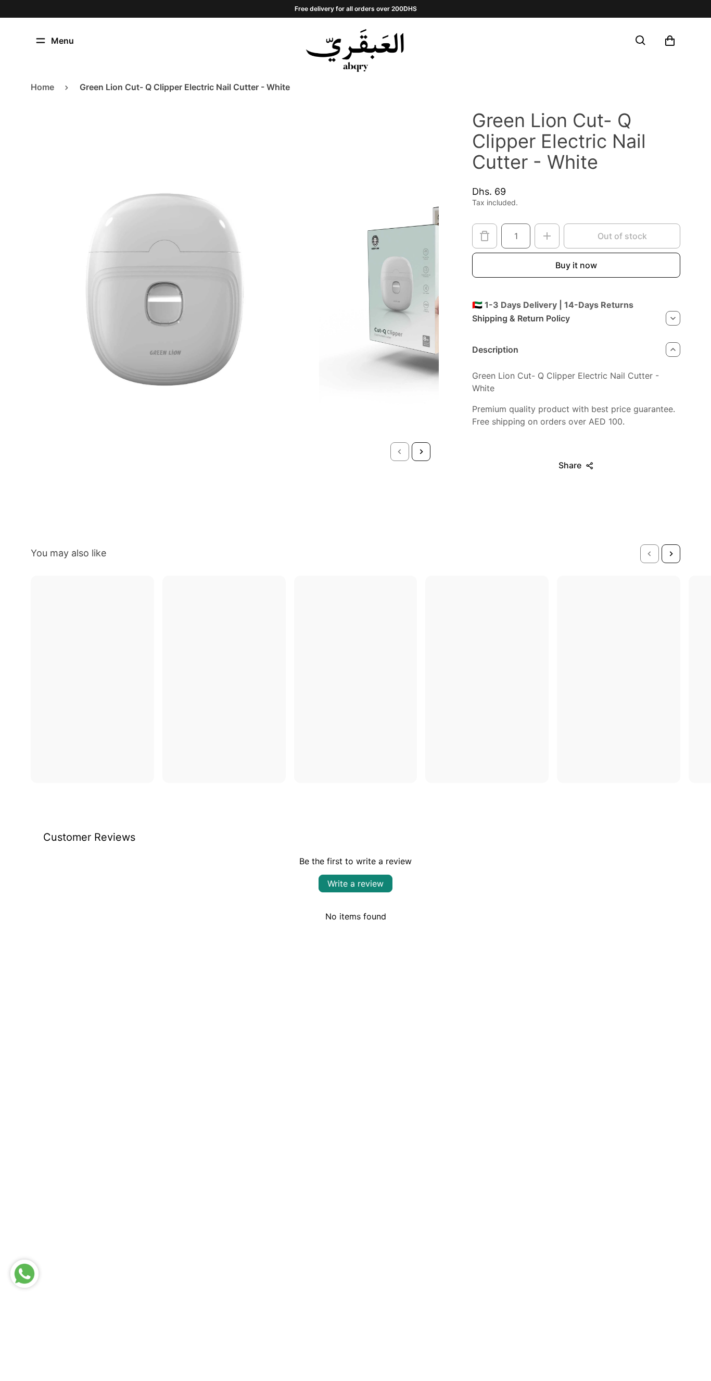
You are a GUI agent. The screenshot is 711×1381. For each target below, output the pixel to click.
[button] (399, 451)
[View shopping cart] (669, 40)
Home (42, 87)
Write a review (355, 883)
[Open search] (640, 40)
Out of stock (622, 236)
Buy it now (576, 265)
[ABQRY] (355, 50)
